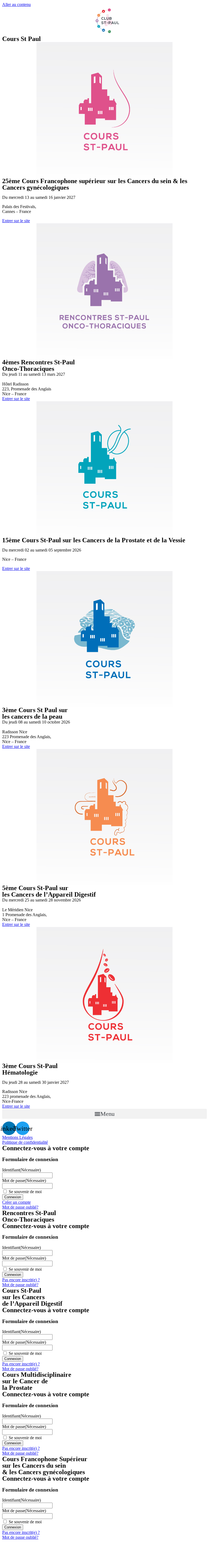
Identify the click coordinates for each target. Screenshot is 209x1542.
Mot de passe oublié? (20, 1207)
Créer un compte (16, 1202)
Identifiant (21, 1170)
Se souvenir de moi (25, 1191)
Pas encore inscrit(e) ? (21, 1279)
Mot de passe (24, 1180)
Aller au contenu (16, 4)
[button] (104, 1114)
